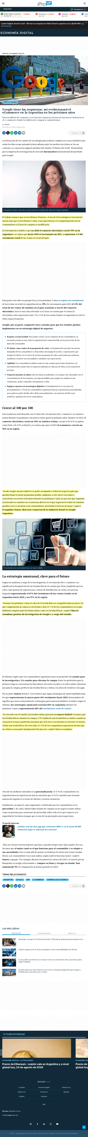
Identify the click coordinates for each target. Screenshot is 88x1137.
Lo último (22, 1087)
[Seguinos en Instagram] (31, 1124)
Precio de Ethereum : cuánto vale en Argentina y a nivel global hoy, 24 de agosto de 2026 (35, 1066)
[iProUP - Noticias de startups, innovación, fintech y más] (44, 3)
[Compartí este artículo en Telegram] (19, 133)
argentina (8, 880)
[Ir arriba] (84, 1127)
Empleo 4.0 (22, 1092)
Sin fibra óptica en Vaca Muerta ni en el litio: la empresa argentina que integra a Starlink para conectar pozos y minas (49, 971)
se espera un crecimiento (71, 300)
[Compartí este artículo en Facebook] (4, 133)
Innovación (44, 1092)
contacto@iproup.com (10, 1115)
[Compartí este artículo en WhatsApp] (12, 133)
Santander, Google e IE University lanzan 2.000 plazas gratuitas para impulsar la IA (50, 939)
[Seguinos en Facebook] (37, 1124)
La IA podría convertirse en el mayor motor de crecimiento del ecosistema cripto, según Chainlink (50, 961)
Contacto (44, 1096)
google (19, 880)
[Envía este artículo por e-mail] (23, 133)
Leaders (22, 1096)
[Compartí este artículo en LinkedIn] (15, 133)
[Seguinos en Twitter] (51, 1124)
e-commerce (38, 880)
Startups (66, 1092)
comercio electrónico (57, 880)
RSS (44, 1104)
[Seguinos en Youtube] (57, 1124)
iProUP (7, 124)
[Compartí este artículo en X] (8, 133)
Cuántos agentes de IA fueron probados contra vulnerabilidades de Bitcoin (47, 949)
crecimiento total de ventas (57, 708)
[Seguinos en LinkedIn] (44, 1124)
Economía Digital (44, 1087)
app (28, 880)
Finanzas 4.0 (66, 1087)
